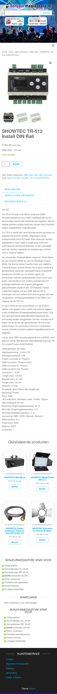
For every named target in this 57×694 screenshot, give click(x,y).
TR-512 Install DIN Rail (39, 177)
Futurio (32, 688)
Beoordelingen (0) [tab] (15, 201)
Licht (11, 51)
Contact (9, 659)
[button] (53, 45)
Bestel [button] (15, 486)
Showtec (25, 177)
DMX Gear (33, 51)
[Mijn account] (25, 38)
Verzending (11, 672)
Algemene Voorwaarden (17, 663)
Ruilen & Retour (13, 677)
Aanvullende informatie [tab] (19, 195)
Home (4, 51)
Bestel (16, 163)
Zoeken (46, 12)
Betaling (10, 668)
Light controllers (21, 51)
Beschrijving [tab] (13, 189)
